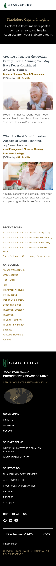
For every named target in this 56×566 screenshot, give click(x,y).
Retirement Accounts (13, 290)
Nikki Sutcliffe (23, 78)
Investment (8, 315)
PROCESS (8, 497)
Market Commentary (13, 300)
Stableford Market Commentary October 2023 (26, 242)
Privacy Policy (10, 543)
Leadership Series (12, 305)
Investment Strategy (13, 310)
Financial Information (13, 324)
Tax (5, 285)
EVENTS (7, 431)
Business (7, 329)
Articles (7, 339)
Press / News (10, 295)
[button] (50, 5)
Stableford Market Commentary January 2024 (26, 232)
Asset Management (13, 334)
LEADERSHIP (9, 425)
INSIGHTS (8, 420)
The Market (9, 280)
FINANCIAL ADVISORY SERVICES (20, 474)
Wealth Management (14, 270)
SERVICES (8, 491)
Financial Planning (12, 319)
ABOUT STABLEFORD (14, 480)
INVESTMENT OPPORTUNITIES (19, 486)
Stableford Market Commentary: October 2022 (26, 256)
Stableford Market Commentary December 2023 (27, 237)
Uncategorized (10, 275)
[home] (18, 5)
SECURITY (8, 503)
